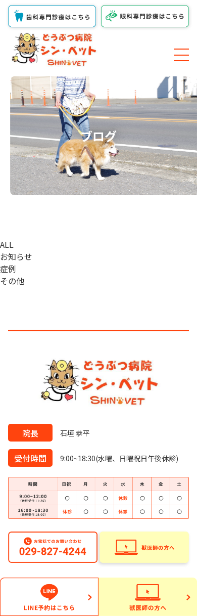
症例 (8, 268)
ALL (7, 244)
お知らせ (16, 256)
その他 (12, 281)
